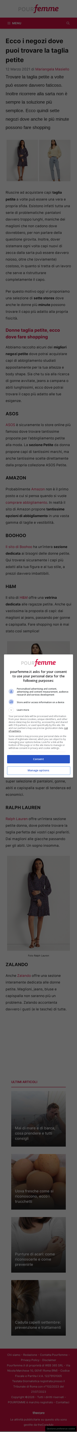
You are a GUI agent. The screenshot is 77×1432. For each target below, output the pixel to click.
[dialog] (38, 716)
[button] (39, 710)
